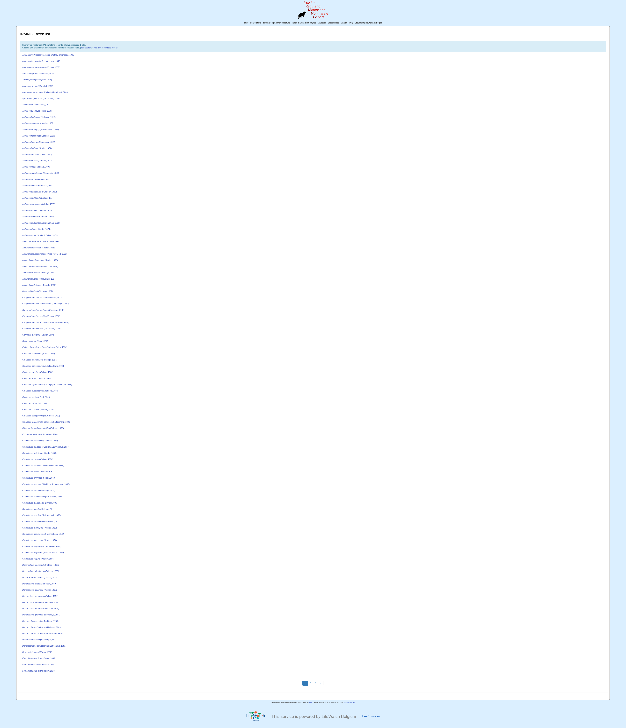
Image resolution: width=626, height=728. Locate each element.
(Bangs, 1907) (38, 490)
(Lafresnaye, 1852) (44, 646)
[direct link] (96, 48)
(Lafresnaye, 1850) (45, 304)
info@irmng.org (349, 702)
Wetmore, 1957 (37, 472)
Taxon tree (268, 23)
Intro (246, 23)
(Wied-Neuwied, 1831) (41, 521)
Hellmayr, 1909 (41, 627)
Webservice (333, 23)
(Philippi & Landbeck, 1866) (45, 92)
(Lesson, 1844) (39, 577)
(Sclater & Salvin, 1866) (43, 553)
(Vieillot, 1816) (38, 73)
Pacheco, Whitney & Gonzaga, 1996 (48, 55)
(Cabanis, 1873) (37, 161)
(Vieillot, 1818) (36, 378)
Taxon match (298, 23)
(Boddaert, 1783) (40, 621)
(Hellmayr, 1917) (39, 117)
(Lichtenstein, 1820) (45, 322)
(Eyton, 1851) (36, 179)
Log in (379, 23)
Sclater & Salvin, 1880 (40, 241)
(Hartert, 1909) (38, 216)
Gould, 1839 (38, 658)
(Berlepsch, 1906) (37, 111)
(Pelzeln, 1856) (38, 559)
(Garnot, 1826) (38, 354)
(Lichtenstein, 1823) (38, 671)
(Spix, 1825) (37, 80)
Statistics (322, 23)
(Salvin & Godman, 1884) (43, 465)
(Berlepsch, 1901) (38, 142)
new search (86, 48)
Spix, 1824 (39, 640)
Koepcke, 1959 (37, 123)
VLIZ (311, 702)
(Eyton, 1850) (37, 652)
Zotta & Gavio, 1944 (43, 366)
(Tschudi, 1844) (40, 266)
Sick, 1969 (34, 403)
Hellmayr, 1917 (38, 273)
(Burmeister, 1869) (41, 546)
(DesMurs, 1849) (43, 310)
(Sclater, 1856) (38, 248)
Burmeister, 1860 (40, 434)
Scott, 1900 (36, 397)
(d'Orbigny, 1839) (39, 192)
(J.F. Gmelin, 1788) (41, 329)
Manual (344, 23)
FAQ (351, 23)
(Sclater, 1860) (41, 316)
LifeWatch (359, 23)
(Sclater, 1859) (39, 453)
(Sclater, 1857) (41, 67)
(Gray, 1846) (35, 341)
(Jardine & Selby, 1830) (44, 347)
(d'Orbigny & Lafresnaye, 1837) (45, 447)
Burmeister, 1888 (38, 665)
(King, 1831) (36, 105)
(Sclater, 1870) (37, 459)
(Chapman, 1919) (41, 223)
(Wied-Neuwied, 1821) (44, 254)
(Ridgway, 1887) (37, 291)
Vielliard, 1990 (36, 167)
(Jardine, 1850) (38, 136)
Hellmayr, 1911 (38, 509)
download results (110, 48)
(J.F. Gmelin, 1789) (41, 98)
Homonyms (310, 23)
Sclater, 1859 (39, 584)
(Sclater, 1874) (37, 148)
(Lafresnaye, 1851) (41, 615)
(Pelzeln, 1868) (40, 565)
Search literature (282, 23)
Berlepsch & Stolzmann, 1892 (46, 422)
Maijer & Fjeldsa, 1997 (42, 497)
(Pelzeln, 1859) (39, 285)
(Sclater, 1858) (40, 260)
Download (370, 23)
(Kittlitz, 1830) (37, 154)
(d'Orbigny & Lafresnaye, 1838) (47, 384)
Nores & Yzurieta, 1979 (40, 391)
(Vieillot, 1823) (42, 297)
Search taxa (255, 23)
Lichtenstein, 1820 (42, 633)
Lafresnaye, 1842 (41, 61)
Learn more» (371, 716)
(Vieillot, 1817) (37, 86)
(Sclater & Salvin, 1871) (40, 235)
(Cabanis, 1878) (37, 210)
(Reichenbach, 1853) (40, 130)
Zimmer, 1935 (39, 503)
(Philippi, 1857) (39, 360)
